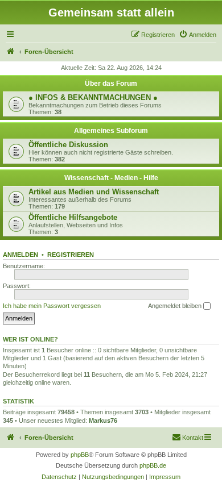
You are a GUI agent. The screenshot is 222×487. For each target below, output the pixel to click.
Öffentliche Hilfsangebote (72, 217)
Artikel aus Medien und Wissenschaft (93, 192)
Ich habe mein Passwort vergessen (52, 305)
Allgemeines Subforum (111, 131)
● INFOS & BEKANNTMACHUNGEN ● (93, 97)
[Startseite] (11, 52)
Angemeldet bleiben (175, 305)
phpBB (80, 454)
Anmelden (20, 254)
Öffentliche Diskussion (68, 144)
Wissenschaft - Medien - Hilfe (111, 178)
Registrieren (70, 254)
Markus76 (103, 420)
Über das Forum (111, 84)
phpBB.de (152, 465)
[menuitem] (197, 34)
